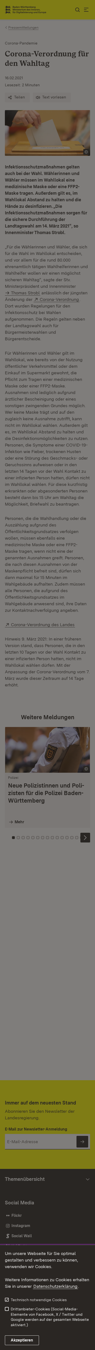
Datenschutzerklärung (55, 1286)
